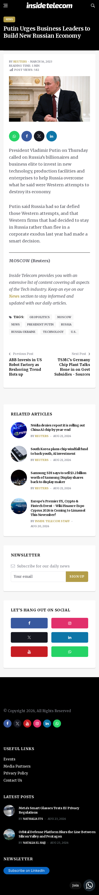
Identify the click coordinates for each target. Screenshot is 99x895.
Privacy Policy (15, 773)
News (9, 19)
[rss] (69, 637)
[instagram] (69, 623)
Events (9, 759)
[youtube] (29, 651)
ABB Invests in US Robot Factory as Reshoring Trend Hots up (25, 367)
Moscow (64, 317)
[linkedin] (51, 136)
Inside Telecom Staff (52, 521)
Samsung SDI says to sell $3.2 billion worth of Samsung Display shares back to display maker (58, 477)
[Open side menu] (5, 5)
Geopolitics (39, 317)
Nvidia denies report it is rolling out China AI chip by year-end (58, 427)
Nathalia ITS (33, 818)
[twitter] (39, 136)
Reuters (20, 61)
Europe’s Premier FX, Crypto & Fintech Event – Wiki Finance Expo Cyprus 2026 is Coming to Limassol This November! (58, 508)
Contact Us (12, 780)
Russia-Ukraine (23, 332)
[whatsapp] (14, 136)
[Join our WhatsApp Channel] (82, 885)
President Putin (40, 324)
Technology (53, 332)
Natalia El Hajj (34, 842)
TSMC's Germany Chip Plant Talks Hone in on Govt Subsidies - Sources (72, 367)
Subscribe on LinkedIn (26, 870)
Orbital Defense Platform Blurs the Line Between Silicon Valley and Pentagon (57, 834)
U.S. (73, 332)
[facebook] (26, 136)
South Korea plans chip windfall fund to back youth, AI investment (59, 451)
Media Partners (17, 766)
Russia (66, 324)
